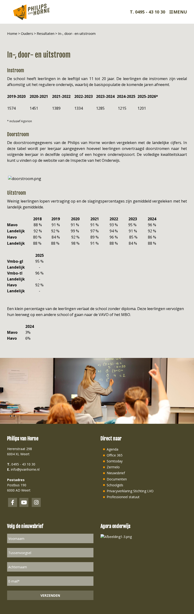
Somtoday (115, 461)
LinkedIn (23, 502)
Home (12, 33)
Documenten (117, 479)
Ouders (27, 33)
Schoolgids (115, 485)
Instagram (36, 502)
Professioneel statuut (123, 497)
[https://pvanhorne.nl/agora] (116, 536)
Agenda (112, 449)
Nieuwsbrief (116, 473)
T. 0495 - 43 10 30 (147, 12)
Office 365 (115, 455)
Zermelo (113, 467)
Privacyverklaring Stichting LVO (130, 491)
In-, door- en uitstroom (77, 33)
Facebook (12, 502)
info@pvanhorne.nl (25, 469)
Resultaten (45, 33)
